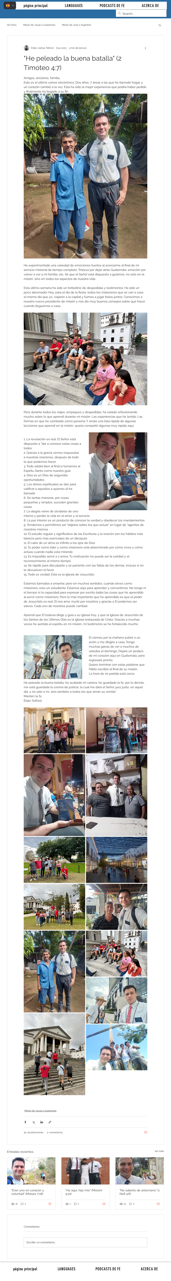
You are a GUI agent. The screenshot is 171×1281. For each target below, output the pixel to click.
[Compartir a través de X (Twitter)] (33, 1122)
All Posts (12, 25)
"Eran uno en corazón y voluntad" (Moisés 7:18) (27, 1191)
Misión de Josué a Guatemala (39, 25)
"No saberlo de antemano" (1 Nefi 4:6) (140, 1191)
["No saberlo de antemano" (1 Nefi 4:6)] (140, 1170)
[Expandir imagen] (54, 730)
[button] (159, 25)
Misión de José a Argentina (76, 25)
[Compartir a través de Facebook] (25, 1122)
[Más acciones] (145, 48)
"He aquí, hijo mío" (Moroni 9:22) (83, 1191)
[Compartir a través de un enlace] (49, 1122)
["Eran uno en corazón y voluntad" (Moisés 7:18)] (31, 1170)
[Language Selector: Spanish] (10, 5)
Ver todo (159, 1151)
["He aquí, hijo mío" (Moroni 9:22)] (85, 1170)
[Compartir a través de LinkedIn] (41, 1122)
